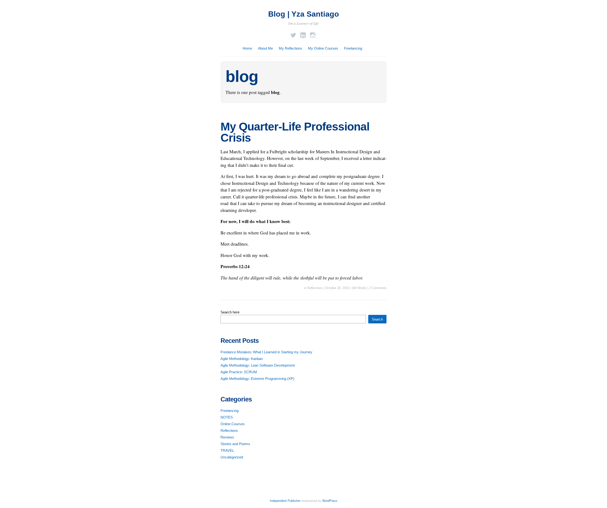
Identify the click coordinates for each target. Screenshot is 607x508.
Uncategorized (232, 457)
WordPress (329, 501)
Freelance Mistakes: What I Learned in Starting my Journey (266, 352)
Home (247, 48)
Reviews (227, 437)
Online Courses (233, 424)
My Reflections (290, 48)
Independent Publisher (285, 501)
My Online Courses (323, 48)
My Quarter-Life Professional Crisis (295, 132)
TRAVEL (227, 450)
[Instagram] (312, 34)
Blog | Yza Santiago (303, 14)
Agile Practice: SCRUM (239, 372)
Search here (230, 312)
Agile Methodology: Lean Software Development (258, 365)
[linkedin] (303, 34)
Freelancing (353, 48)
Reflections (315, 288)
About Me (265, 48)
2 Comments (377, 288)
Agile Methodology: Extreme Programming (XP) (257, 379)
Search (377, 319)
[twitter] (293, 34)
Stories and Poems (235, 444)
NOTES (227, 417)
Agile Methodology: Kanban (242, 359)
